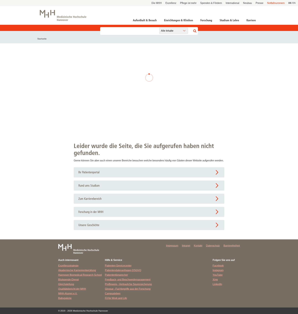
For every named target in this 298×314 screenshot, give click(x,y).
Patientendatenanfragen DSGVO (123, 270)
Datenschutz (213, 245)
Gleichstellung (66, 284)
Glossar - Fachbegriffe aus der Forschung (128, 289)
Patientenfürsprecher (116, 275)
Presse (259, 3)
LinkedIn (217, 284)
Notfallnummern (276, 3)
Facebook (218, 265)
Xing (215, 279)
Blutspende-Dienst (68, 279)
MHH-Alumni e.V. (67, 293)
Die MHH (156, 3)
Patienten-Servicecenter (118, 265)
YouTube (218, 275)
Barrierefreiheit (232, 245)
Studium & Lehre (229, 20)
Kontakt (198, 245)
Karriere (251, 20)
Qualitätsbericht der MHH (72, 289)
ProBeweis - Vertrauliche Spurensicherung (128, 284)
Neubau (247, 3)
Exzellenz (170, 3)
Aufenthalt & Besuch (145, 20)
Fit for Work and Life (116, 298)
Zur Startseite (95, 103)
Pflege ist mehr (188, 3)
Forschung (206, 20)
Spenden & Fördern (211, 3)
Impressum (172, 245)
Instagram (218, 270)
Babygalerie (65, 298)
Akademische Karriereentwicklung (77, 270)
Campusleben (112, 293)
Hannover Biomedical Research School (80, 275)
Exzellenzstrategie (68, 265)
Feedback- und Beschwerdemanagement (127, 279)
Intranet (186, 245)
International (232, 3)
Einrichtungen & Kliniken (178, 20)
